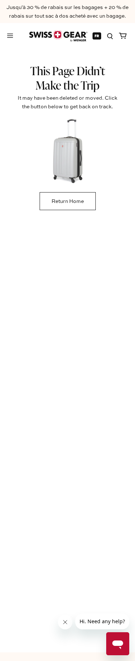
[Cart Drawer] (122, 36)
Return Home (67, 201)
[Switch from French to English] (96, 36)
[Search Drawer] (109, 36)
